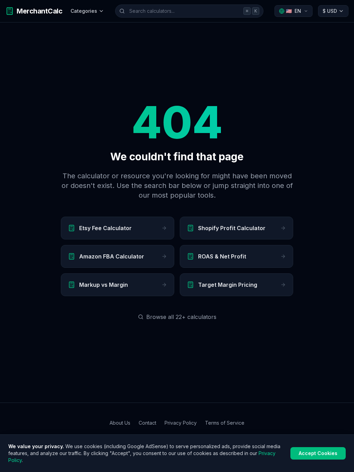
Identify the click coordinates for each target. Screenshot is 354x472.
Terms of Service (224, 423)
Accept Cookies (318, 453)
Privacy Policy (181, 423)
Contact (147, 423)
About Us (120, 423)
